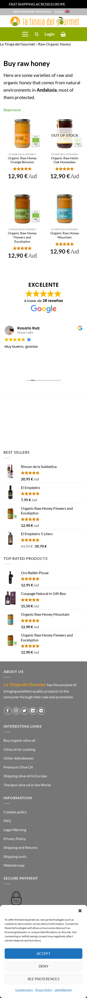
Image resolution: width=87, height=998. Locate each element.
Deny (43, 966)
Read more (12, 110)
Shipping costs (14, 856)
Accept (44, 953)
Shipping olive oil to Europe (25, 776)
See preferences (44, 979)
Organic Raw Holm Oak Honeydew (64, 160)
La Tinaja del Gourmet (17, 44)
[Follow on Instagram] (16, 711)
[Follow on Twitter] (24, 711)
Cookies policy (24, 990)
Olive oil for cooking (19, 749)
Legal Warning (63, 990)
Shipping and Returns (20, 847)
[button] (80, 910)
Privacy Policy (43, 990)
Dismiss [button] (72, 4)
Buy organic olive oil (19, 740)
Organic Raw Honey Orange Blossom (22, 160)
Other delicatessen (18, 758)
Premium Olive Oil (18, 767)
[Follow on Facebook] (8, 711)
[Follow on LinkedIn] (33, 711)
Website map (14, 865)
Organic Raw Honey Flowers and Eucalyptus (22, 237)
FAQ (7, 820)
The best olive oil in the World (27, 785)
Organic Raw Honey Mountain (64, 235)
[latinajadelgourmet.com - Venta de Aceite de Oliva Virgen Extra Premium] (43, 21)
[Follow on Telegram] (41, 711)
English (59, 12)
